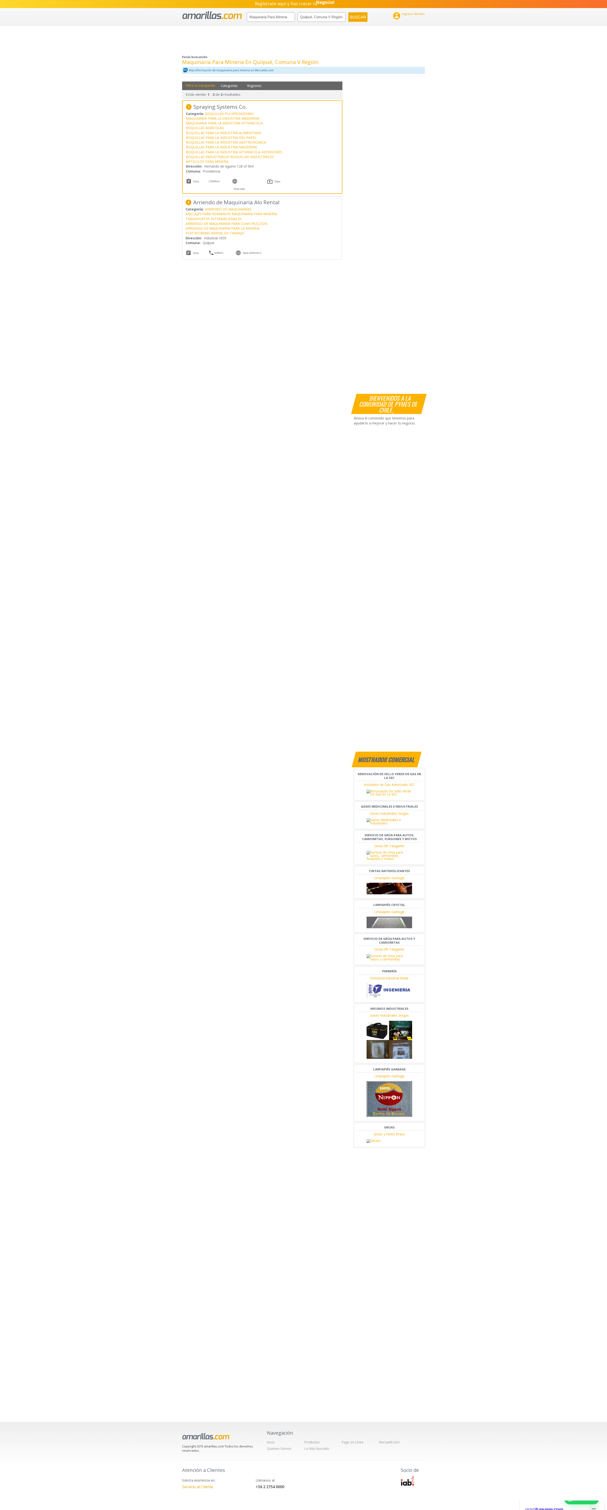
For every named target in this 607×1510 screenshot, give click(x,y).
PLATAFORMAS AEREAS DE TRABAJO (215, 233)
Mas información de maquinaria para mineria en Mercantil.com (231, 70)
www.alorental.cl (252, 253)
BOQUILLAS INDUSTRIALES (207, 157)
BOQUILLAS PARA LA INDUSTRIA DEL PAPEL (221, 137)
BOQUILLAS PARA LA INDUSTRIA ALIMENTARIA (223, 133)
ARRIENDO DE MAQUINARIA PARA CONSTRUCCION (226, 223)
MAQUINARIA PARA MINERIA (254, 214)
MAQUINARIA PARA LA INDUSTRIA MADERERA (222, 118)
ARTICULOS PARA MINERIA (207, 161)
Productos (312, 1442)
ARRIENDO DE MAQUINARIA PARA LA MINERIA (222, 228)
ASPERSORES (272, 152)
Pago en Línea (352, 1442)
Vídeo (277, 181)
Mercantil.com (389, 1442)
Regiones (254, 85)
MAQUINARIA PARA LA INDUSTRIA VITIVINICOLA (224, 123)
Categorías (229, 85)
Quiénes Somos (279, 1448)
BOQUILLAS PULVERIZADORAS (229, 113)
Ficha (196, 181)
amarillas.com (212, 15)
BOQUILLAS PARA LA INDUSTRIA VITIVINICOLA (223, 152)
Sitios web (239, 189)
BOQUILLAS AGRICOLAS (205, 128)
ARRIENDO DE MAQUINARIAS (228, 209)
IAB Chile (407, 1481)
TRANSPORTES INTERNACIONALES (214, 219)
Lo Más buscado (316, 1448)
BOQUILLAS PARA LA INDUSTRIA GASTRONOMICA (226, 142)
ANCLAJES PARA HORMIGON (208, 214)
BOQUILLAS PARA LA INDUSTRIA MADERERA (221, 147)
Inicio (271, 1442)
